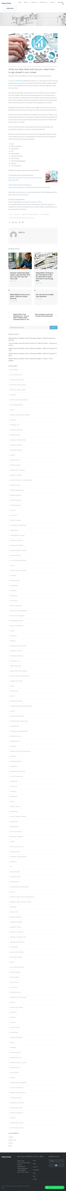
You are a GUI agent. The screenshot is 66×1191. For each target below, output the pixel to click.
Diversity (13, 575)
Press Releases (15, 877)
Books (12, 410)
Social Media (14, 977)
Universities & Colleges (18, 1062)
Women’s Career (15, 1098)
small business (15, 972)
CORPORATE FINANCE (17, 545)
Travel (12, 1042)
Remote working (16, 917)
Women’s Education (17, 1103)
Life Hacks (13, 786)
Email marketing (16, 605)
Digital (12, 565)
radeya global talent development (30, 214)
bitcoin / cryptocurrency (19, 400)
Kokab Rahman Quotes (17, 771)
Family (12, 631)
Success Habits (15, 1027)
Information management (19, 731)
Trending (50, 66)
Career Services (15, 495)
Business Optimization (17, 440)
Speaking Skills (15, 992)
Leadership (14, 781)
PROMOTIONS (12, 1140)
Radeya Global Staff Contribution (22, 897)
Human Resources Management (21, 706)
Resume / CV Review (16, 932)
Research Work (15, 927)
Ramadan (13, 907)
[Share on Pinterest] (22, 222)
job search (23, 192)
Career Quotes (15, 485)
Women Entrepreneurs (18, 1082)
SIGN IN (10, 1143)
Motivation (14, 821)
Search (54, 327)
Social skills (14, 982)
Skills (12, 962)
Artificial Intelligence (18, 385)
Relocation (14, 912)
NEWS (10, 1146)
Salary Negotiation (17, 952)
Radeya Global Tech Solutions (20, 902)
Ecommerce (14, 585)
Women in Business (16, 1087)
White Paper (14, 1072)
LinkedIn (13, 791)
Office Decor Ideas (16, 846)
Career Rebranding (17, 490)
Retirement (14, 947)
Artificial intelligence (18, 390)
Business (13, 420)
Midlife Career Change (18, 816)
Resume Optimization (17, 942)
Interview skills (15, 736)
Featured (13, 636)
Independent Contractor (19, 721)
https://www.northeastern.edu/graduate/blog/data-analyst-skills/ (29, 187)
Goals (12, 686)
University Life (15, 1067)
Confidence (14, 530)
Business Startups (16, 445)
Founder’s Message (16, 656)
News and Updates (16, 836)
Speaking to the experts (18, 997)
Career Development (32, 66)
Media (12, 801)
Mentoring (14, 811)
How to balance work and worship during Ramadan (44, 315)
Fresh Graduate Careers (18, 671)
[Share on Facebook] (9, 222)
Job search (39, 66)
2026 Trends (14, 369)
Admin (55, 66)
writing (13, 1118)
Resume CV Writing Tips (18, 937)
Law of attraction (16, 776)
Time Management (16, 1037)
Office (12, 841)
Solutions (13, 987)
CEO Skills (13, 515)
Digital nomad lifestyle (18, 570)
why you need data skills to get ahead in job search (21, 217)
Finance (13, 641)
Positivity (13, 862)
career (10, 214)
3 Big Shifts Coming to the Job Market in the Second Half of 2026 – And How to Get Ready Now (44, 277)
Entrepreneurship (16, 621)
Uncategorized (15, 1052)
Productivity (14, 882)
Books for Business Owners (20, 415)
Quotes (12, 892)
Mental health (15, 806)
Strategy (13, 1017)
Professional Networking (19, 887)
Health (12, 696)
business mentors (16, 430)
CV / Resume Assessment (18, 560)
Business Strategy (16, 450)
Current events (15, 555)
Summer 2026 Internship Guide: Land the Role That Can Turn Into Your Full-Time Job (20, 276)
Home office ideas (16, 701)
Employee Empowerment (19, 610)
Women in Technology (18, 1092)
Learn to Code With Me (15, 81)
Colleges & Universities (18, 525)
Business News (15, 435)
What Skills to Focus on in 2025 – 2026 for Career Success (20, 296)
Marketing (13, 796)
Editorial (13, 590)
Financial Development (18, 646)
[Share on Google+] (16, 222)
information (14, 726)
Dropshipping (15, 580)
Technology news (45, 214)
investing (13, 746)
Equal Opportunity (16, 626)
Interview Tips (15, 741)
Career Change (15, 465)
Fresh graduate (15, 666)
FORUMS (10, 1137)
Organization (15, 851)
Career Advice (15, 460)
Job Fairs (13, 756)
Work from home (16, 1108)
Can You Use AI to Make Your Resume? (45, 295)
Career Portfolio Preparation (21, 480)
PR (11, 867)
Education (13, 595)
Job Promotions (15, 761)
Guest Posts (14, 691)
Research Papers (16, 922)
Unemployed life (16, 1057)
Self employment (16, 957)
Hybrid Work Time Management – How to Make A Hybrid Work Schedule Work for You (21, 316)
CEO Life (13, 510)
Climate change (15, 520)
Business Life (14, 425)
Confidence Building (17, 535)
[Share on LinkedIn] (19, 222)
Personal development (18, 857)
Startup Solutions (16, 1007)
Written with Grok (16, 1128)
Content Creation (16, 540)
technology (45, 66)
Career (12, 455)
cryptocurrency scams (18, 550)
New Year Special (16, 831)
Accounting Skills (16, 375)
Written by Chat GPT (17, 1123)
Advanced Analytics (21, 66)
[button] (10, 8)
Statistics (13, 1012)
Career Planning (16, 475)
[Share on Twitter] (13, 222)
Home (61, 17)
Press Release (15, 872)
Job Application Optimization (20, 751)
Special (12, 1002)
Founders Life (15, 661)
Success (13, 1022)
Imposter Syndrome (17, 716)
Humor (12, 711)
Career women (15, 505)
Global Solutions (16, 681)
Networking (14, 826)
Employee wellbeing (17, 616)
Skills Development (17, 967)
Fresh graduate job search (19, 676)
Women (12, 1077)
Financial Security (16, 651)
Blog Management (16, 405)
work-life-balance (16, 1113)
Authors (13, 395)
